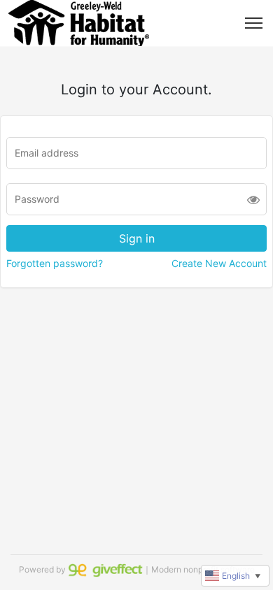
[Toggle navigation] (253, 23)
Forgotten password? (54, 263)
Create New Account (219, 263)
